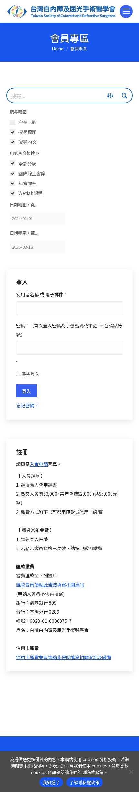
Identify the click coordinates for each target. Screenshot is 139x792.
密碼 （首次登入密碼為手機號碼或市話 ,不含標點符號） (69, 330)
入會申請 (39, 464)
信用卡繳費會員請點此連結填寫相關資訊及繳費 (63, 657)
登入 (26, 391)
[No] (131, 771)
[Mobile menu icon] (126, 11)
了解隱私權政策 (85, 782)
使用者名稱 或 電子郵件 (41, 294)
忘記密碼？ (27, 405)
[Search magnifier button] (124, 96)
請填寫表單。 (38, 464)
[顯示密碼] (16, 361)
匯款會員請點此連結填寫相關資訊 (50, 584)
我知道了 (51, 782)
